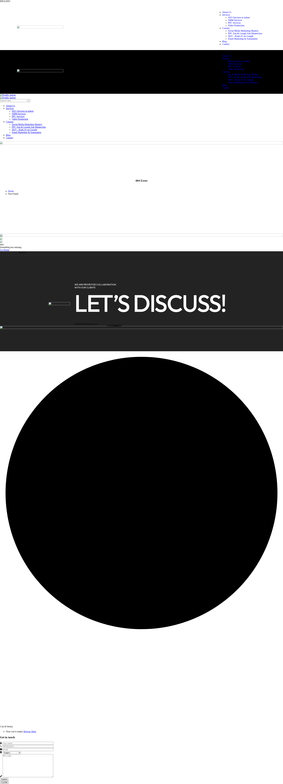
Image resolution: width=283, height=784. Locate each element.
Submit (4, 779)
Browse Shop (29, 731)
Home (11, 191)
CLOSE (4, 782)
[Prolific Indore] (8, 95)
